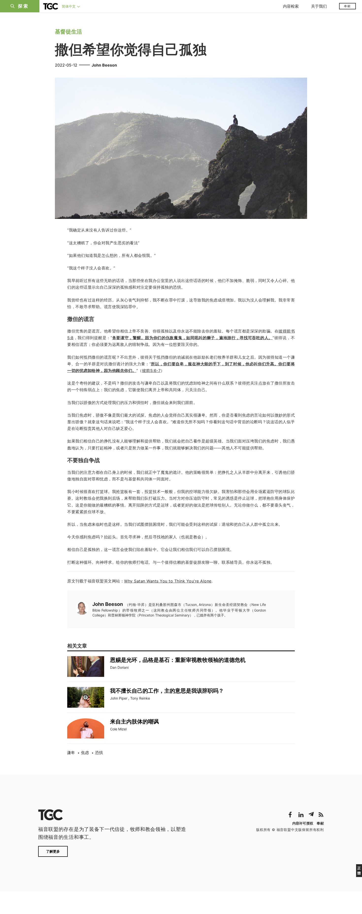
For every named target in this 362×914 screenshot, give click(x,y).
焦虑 (85, 752)
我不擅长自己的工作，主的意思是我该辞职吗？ (167, 690)
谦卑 (71, 752)
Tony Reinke (140, 698)
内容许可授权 (302, 823)
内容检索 (291, 6)
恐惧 (99, 752)
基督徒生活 (68, 31)
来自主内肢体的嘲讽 (134, 721)
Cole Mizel (118, 729)
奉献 (347, 6)
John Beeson (104, 65)
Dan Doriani (119, 667)
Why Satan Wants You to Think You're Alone (168, 581)
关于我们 (319, 6)
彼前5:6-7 (151, 370)
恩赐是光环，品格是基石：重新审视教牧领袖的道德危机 (178, 660)
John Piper (118, 698)
